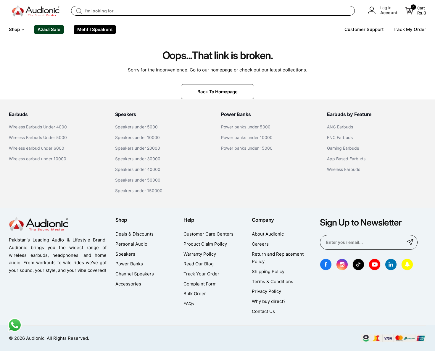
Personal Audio (131, 244)
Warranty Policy (199, 254)
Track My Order (409, 29)
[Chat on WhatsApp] (14, 331)
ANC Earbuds (340, 126)
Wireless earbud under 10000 (37, 158)
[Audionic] (35, 10)
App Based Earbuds (346, 158)
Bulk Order (194, 293)
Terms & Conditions (272, 281)
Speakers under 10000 (137, 137)
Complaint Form (200, 284)
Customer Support (364, 29)
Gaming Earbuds (343, 148)
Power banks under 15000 (247, 148)
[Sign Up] (410, 242)
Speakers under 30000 (137, 158)
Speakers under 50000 (137, 179)
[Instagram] (342, 264)
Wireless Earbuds (343, 169)
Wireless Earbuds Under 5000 (38, 137)
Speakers (125, 254)
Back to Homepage (217, 91)
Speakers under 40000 (137, 169)
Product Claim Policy (205, 244)
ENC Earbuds (340, 137)
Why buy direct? (269, 301)
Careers (260, 244)
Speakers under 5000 (136, 126)
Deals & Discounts (134, 234)
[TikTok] (358, 264)
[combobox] (213, 11)
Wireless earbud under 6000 (36, 148)
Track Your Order (201, 274)
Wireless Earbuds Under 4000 (38, 126)
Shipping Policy (268, 271)
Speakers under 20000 (137, 148)
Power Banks (129, 264)
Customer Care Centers (208, 234)
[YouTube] (375, 264)
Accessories (128, 284)
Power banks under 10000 (247, 137)
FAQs (188, 303)
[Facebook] (326, 264)
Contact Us (263, 311)
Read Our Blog (198, 264)
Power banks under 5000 (245, 126)
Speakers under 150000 (138, 190)
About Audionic (268, 234)
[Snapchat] (407, 264)
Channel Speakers (134, 274)
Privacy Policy (266, 291)
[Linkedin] (391, 264)
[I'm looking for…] (79, 11)
